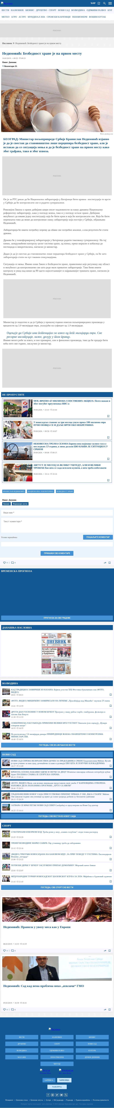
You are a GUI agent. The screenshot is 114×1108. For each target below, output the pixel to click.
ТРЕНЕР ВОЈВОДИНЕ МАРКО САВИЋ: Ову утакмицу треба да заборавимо (57, 845)
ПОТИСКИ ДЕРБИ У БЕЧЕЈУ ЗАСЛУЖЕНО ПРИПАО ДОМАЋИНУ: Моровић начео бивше (57, 868)
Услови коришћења (9, 537)
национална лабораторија (40, 491)
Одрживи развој (96, 10)
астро (22, 16)
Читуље (57, 1064)
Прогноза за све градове (57, 618)
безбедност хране (65, 491)
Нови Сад (64, 10)
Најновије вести (20, 503)
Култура (92, 1050)
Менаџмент (9, 1100)
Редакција (69, 1100)
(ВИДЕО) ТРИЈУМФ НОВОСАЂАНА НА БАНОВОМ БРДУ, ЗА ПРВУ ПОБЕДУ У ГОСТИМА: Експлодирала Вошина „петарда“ (57, 856)
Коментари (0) (10, 66)
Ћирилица (64, 1080)
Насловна (7, 43)
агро (14, 16)
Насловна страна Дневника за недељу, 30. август (57, 653)
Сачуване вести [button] (99, 3)
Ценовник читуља (36, 1100)
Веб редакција (58, 1100)
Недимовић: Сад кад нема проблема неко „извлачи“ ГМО (57, 983)
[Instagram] (52, 1095)
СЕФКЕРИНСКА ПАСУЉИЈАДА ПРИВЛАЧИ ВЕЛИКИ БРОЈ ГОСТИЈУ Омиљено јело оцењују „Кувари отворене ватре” (57, 725)
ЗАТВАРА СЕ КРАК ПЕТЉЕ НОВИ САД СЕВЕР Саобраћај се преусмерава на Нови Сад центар (57, 808)
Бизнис (29, 10)
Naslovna (57, 1087)
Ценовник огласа (22, 1100)
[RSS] (66, 1095)
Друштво (41, 10)
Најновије (17, 10)
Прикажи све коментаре (57, 553)
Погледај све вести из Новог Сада (57, 816)
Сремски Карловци (58, 16)
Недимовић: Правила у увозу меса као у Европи (57, 924)
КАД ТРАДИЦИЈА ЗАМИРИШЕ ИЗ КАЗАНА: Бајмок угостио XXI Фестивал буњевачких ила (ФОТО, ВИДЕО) (57, 692)
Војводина (78, 10)
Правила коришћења (83, 1100)
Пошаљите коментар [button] (98, 537)
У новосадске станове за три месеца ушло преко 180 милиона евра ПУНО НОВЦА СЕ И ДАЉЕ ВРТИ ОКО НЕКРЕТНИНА (57, 430)
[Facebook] (48, 1095)
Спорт (52, 10)
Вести (5, 10)
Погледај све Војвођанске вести (57, 745)
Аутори (48, 1100)
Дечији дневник (92, 1057)
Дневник (12, 62)
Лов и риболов (57, 1057)
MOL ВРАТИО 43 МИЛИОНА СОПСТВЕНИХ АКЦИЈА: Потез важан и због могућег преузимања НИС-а (57, 408)
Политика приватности (101, 1100)
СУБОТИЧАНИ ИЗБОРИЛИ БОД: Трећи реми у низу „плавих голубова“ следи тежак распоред (57, 834)
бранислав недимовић (13, 491)
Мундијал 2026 (36, 16)
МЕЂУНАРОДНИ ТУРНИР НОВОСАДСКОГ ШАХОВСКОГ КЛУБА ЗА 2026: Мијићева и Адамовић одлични (57, 879)
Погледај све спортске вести (57, 887)
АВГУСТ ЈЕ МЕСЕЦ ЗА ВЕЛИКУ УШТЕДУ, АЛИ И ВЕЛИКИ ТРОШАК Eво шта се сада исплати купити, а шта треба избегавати (57, 473)
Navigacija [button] (110, 3)
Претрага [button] (104, 3)
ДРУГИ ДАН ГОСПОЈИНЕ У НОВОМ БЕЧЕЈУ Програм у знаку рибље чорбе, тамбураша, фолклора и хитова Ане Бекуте (57, 714)
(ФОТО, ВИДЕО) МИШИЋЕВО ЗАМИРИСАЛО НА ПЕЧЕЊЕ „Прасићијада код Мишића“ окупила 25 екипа (57, 703)
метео (5, 16)
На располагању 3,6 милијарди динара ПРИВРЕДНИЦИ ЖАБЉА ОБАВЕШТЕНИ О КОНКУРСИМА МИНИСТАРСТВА (57, 736)
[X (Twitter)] (57, 1095)
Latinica (49, 1080)
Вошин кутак (97, 16)
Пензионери (79, 16)
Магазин (22, 1057)
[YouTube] (61, 1095)
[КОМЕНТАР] (12, 563)
